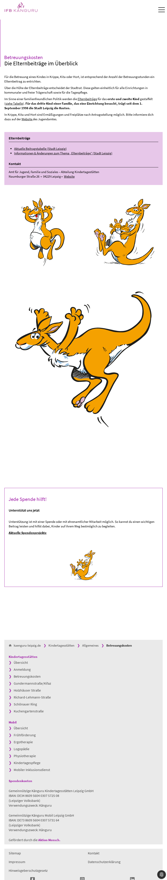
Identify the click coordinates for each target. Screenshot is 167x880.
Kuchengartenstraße (29, 711)
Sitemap (15, 853)
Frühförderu (23, 735)
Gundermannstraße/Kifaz (32, 683)
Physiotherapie (25, 756)
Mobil (13, 722)
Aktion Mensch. (49, 840)
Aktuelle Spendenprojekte (28, 533)
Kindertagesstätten (61, 645)
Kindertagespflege (27, 763)
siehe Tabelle (14, 103)
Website (27, 119)
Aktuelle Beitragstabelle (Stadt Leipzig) (40, 149)
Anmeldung (22, 669)
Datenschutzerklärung (104, 862)
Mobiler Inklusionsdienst (32, 770)
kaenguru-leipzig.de (27, 645)
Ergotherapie (23, 742)
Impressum (17, 862)
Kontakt (93, 853)
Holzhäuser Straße (27, 690)
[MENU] (161, 9)
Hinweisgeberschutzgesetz (28, 870)
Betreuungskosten (27, 676)
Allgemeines (90, 645)
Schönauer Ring (25, 704)
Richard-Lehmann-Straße (32, 697)
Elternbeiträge (87, 99)
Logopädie (21, 749)
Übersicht (21, 662)
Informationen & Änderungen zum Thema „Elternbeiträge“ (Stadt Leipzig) (63, 153)
